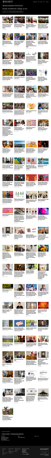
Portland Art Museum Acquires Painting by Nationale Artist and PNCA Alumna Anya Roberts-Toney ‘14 (30, 398)
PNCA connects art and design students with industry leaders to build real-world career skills (43, 26)
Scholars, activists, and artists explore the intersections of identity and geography (7, 184)
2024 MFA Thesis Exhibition (6, 235)
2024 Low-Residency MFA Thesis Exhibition (43, 200)
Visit (38, 1)
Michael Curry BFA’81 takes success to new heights (42, 311)
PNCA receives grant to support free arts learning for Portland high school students (7, 62)
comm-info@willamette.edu (21, 437)
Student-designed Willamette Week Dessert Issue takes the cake (31, 236)
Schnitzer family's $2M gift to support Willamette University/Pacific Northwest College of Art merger (43, 362)
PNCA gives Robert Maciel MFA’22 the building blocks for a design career (42, 254)
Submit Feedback (44, 452)
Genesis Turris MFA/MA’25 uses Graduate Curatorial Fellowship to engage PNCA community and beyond (6, 255)
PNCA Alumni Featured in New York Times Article (43, 379)
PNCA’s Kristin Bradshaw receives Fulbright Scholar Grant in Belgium (7, 166)
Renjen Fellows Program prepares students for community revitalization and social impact (19, 150)
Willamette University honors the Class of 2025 (7, 111)
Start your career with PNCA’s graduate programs (7, 311)
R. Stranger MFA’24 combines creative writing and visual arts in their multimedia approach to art (43, 237)
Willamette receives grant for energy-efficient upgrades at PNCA (43, 95)
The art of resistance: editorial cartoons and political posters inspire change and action (31, 184)
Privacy (16, 451)
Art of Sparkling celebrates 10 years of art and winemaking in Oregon (30, 78)
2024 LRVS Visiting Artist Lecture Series (7, 215)
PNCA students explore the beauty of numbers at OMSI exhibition (31, 217)
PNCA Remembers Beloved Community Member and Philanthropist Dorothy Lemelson (19, 399)
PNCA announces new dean (18, 360)
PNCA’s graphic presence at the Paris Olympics (19, 199)
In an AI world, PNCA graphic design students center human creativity (43, 42)
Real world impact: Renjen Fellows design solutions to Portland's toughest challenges (19, 62)
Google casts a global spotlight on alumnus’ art (7, 328)
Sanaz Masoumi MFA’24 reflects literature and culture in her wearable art (7, 273)
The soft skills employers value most (19, 77)
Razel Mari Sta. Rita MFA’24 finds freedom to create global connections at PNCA (31, 167)
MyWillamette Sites (11, 451)
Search (47, 1)
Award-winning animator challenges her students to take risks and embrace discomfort (19, 184)
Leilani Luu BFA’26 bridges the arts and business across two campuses (18, 236)
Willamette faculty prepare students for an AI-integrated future (19, 128)
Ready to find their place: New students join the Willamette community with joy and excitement (19, 95)
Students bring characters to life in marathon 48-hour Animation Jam (6, 150)
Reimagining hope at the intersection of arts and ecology (43, 111)
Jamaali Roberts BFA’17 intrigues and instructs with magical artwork (43, 183)
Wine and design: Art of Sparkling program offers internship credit (7, 344)
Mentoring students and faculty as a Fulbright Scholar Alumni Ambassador (43, 150)
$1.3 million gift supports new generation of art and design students (7, 95)
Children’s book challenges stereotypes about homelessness (43, 128)
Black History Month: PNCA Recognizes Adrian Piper (43, 398)
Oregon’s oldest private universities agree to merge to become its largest (7, 26)
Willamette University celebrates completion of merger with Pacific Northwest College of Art (31, 362)
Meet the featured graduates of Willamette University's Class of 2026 (31, 26)
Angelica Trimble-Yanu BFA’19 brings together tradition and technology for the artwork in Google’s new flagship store (31, 255)
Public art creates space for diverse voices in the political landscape (7, 78)
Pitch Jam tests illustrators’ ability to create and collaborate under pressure (42, 78)
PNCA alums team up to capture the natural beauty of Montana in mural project (19, 167)
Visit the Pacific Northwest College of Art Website (15, 11)
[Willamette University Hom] (3, 5)
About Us (3, 454)
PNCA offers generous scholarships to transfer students (43, 344)
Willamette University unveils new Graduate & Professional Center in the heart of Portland (7, 200)
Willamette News (11, 448)
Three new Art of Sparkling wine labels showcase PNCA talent (19, 254)
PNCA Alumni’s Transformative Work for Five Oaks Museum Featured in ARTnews (7, 417)
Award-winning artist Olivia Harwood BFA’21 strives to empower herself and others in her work (19, 294)
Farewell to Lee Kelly (18, 343)
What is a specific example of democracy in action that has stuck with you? (43, 62)
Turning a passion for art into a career (31, 111)
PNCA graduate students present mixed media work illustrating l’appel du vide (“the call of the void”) (31, 312)
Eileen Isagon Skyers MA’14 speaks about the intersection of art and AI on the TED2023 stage (31, 293)
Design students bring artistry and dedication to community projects (19, 329)
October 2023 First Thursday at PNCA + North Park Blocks (30, 271)
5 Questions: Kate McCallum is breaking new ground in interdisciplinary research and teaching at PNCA (31, 44)
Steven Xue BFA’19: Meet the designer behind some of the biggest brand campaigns (43, 293)
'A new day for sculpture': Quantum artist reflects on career (43, 329)
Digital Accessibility (17, 448)
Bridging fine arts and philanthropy (42, 166)
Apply (41, 1)
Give (43, 1)
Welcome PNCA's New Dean (6, 364)
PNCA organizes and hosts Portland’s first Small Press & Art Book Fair (7, 43)
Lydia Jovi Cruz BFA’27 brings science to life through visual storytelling (19, 43)
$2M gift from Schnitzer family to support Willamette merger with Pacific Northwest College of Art (19, 381)
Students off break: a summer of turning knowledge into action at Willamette (31, 95)
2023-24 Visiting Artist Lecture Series (7, 290)
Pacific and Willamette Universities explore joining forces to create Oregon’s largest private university (31, 59)
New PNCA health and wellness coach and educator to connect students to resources (18, 311)
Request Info (35, 1)
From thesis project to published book (30, 128)
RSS (4, 11)
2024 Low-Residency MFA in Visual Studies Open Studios (31, 201)
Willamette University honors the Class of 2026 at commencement (19, 25)
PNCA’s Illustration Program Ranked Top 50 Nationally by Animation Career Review (31, 378)
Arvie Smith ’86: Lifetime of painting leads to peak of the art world (31, 344)
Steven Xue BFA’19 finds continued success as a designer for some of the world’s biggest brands (19, 112)
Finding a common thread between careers (31, 328)
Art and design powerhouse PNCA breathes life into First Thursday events (42, 217)
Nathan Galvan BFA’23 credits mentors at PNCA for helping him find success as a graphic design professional (19, 274)
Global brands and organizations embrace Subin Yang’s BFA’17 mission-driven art (31, 150)
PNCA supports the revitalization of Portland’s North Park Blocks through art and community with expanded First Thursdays (42, 275)
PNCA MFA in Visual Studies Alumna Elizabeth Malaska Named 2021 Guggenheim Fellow (7, 399)
